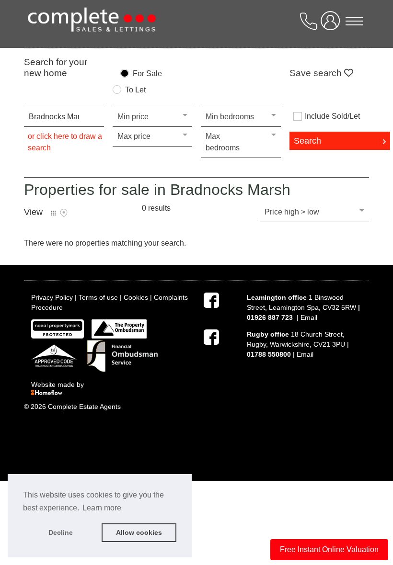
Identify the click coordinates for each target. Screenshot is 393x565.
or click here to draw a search (65, 142)
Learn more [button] (101, 508)
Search (307, 141)
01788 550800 (269, 354)
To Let (135, 90)
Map (63, 213)
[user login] (332, 24)
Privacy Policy (52, 297)
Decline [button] (60, 532)
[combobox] (64, 117)
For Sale (147, 74)
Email (309, 317)
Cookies (136, 297)
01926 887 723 (270, 317)
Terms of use (98, 297)
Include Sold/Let (332, 116)
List (53, 213)
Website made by (58, 384)
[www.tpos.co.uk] (119, 328)
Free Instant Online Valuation (329, 549)
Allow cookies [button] (139, 532)
